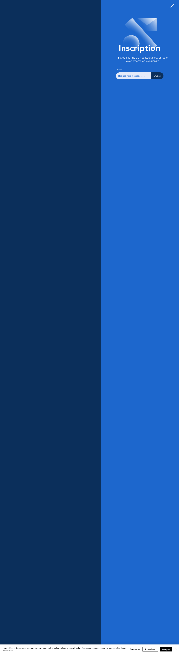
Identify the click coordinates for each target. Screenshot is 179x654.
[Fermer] (175, 649)
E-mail (119, 69)
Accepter (166, 649)
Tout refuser (150, 649)
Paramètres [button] (135, 649)
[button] (172, 6)
